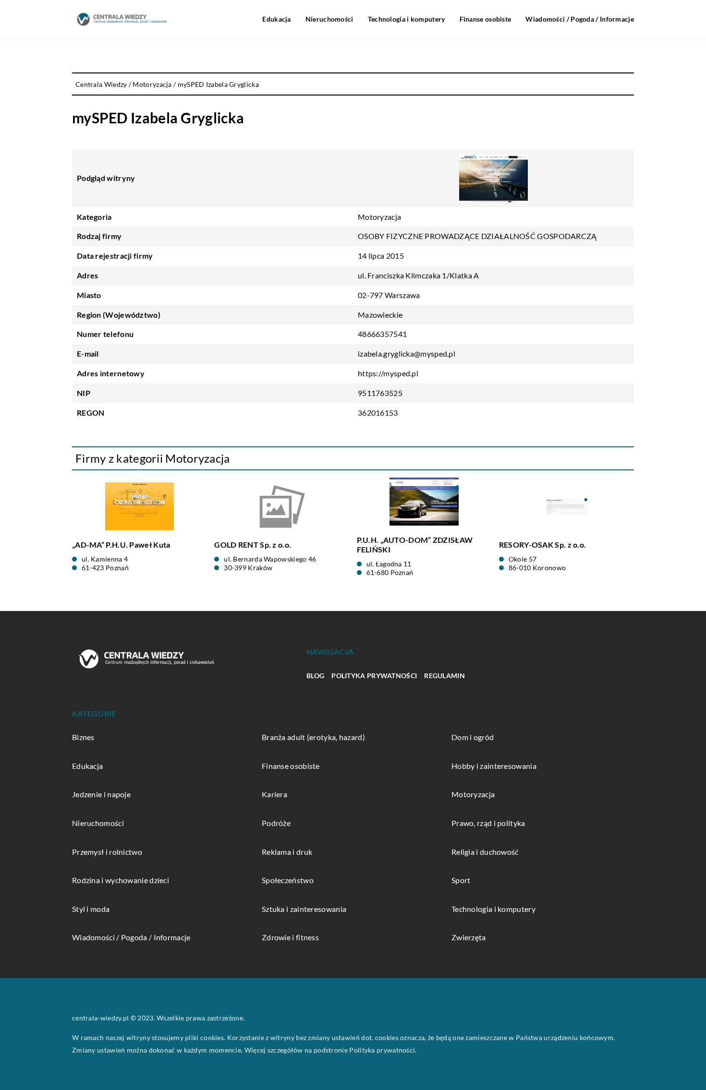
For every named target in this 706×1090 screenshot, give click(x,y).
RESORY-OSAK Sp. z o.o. (542, 544)
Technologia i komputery (406, 19)
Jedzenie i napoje (101, 794)
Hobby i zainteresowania (493, 765)
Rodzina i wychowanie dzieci (120, 880)
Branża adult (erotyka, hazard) (313, 737)
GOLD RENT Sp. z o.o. (252, 544)
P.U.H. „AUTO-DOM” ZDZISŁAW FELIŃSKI (415, 544)
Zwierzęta (468, 937)
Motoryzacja (379, 216)
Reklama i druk (287, 851)
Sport (461, 880)
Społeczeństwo (288, 880)
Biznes (83, 737)
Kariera (274, 794)
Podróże (276, 822)
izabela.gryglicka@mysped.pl (406, 353)
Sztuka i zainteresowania (304, 908)
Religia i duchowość (485, 851)
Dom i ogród (472, 737)
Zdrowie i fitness (290, 937)
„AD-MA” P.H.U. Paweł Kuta (121, 544)
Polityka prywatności (374, 675)
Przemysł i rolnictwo (107, 851)
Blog (315, 675)
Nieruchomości (329, 19)
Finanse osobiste (485, 19)
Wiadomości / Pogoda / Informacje (579, 19)
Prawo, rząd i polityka (488, 822)
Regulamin (444, 675)
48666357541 (382, 333)
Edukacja (276, 19)
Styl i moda (91, 908)
